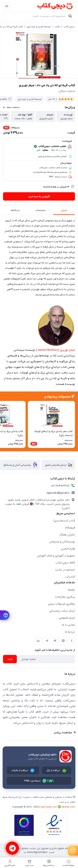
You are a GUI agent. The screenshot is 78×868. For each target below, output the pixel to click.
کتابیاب (70, 577)
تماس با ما (68, 625)
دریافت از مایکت (20, 770)
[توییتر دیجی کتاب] (54, 640)
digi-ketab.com (49, 807)
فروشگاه (70, 528)
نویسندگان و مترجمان (62, 542)
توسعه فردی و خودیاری (39, 26)
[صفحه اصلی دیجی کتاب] (51, 6)
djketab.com (68, 807)
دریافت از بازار (53, 770)
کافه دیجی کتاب (65, 563)
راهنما (71, 590)
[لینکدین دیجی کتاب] (38, 640)
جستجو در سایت (65, 570)
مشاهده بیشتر (63, 732)
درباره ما (70, 632)
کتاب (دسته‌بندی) (64, 521)
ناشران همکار (67, 535)
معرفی (64, 210)
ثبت (10, 659)
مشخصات (40, 210)
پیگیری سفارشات (65, 597)
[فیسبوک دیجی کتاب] (71, 640)
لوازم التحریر (68, 549)
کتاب (57, 26)
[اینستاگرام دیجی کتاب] (63, 640)
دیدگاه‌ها (15, 210)
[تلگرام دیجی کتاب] (46, 640)
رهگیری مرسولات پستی (61, 604)
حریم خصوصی (67, 618)
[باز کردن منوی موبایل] (7, 6)
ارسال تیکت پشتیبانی (62, 611)
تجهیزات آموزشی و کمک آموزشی (56, 556)
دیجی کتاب (69, 26)
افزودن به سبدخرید (39, 196)
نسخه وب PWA (32, 780)
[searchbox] (39, 16)
